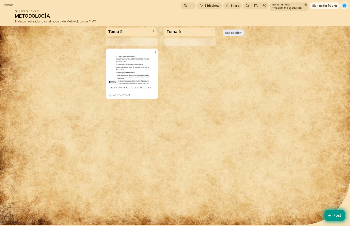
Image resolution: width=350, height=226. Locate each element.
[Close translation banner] (305, 4)
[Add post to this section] (132, 42)
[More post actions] (155, 51)
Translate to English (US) (287, 8)
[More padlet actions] (264, 5)
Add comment (121, 95)
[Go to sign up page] (344, 5)
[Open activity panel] (247, 5)
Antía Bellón (22, 11)
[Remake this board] (256, 5)
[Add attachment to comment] (110, 95)
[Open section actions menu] (153, 31)
